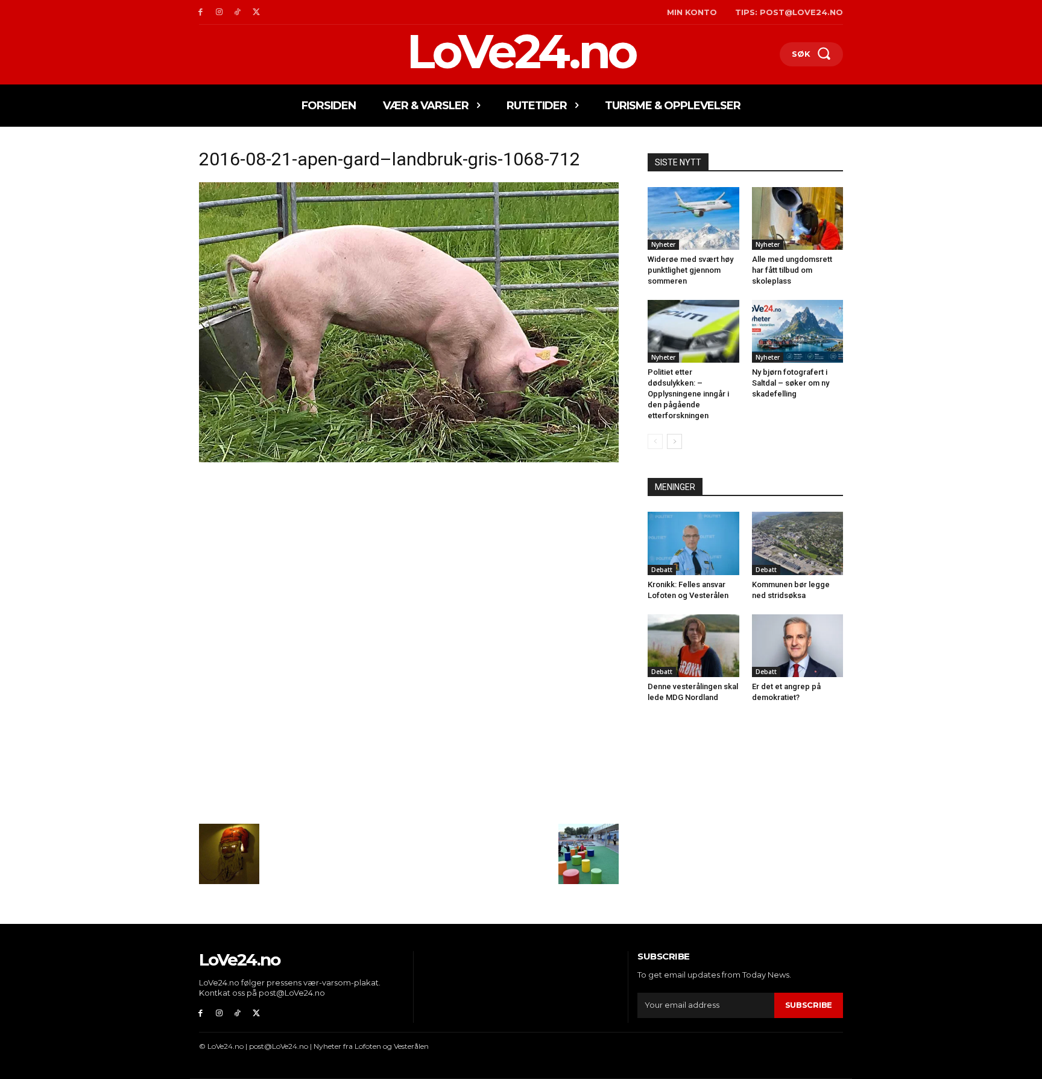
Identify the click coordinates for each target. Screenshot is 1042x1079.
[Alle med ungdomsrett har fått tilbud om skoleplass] (798, 218)
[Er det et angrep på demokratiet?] (798, 645)
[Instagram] (219, 12)
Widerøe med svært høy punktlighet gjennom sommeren (690, 270)
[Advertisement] (409, 554)
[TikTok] (238, 12)
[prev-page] (655, 441)
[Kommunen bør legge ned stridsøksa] (798, 543)
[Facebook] (200, 12)
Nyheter (663, 244)
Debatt (661, 569)
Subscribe (808, 1005)
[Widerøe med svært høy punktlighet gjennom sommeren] (693, 218)
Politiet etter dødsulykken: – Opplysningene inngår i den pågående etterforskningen (688, 394)
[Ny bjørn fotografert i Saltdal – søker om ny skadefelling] (798, 331)
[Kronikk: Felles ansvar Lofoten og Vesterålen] (693, 543)
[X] (256, 12)
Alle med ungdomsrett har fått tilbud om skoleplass (792, 270)
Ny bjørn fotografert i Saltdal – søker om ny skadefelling (790, 383)
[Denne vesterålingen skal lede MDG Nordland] (693, 645)
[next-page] (674, 441)
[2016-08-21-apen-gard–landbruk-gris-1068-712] (409, 459)
